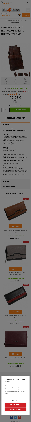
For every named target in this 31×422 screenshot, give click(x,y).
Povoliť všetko (15, 404)
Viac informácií (8, 396)
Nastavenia (15, 400)
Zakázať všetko (15, 409)
